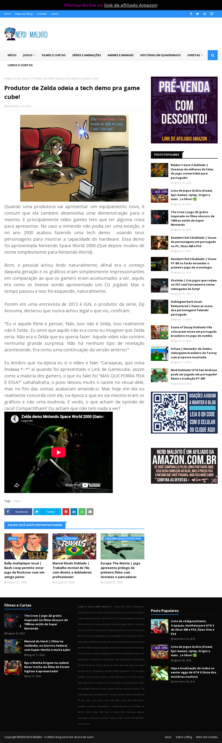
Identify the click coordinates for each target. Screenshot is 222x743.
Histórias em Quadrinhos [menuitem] (160, 55)
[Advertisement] (184, 524)
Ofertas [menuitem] (193, 55)
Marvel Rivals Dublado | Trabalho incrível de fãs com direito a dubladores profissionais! (72, 570)
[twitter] (197, 14)
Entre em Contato (207, 737)
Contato (42, 14)
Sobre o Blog (184, 737)
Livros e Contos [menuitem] (20, 65)
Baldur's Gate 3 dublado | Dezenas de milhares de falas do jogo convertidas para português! (192, 171)
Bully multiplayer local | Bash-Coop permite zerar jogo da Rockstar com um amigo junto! (24, 570)
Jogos (25, 78)
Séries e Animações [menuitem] (86, 55)
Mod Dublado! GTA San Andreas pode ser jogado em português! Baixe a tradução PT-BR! (194, 374)
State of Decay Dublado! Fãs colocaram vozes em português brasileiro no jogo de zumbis (194, 331)
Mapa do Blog (24, 14)
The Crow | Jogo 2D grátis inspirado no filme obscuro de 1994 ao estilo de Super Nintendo (192, 218)
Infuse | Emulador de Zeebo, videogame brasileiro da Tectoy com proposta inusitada (194, 353)
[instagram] (204, 14)
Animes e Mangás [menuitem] (121, 55)
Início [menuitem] (12, 55)
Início (7, 14)
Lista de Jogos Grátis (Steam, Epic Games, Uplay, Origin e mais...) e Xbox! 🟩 (192, 195)
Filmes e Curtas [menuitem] (54, 55)
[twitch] (211, 14)
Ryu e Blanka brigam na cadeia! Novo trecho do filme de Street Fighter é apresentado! (46, 667)
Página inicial (12, 78)
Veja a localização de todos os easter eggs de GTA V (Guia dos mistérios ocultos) (193, 672)
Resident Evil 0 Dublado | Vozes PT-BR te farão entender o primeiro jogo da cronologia (193, 263)
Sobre (55, 14)
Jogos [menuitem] (28, 55)
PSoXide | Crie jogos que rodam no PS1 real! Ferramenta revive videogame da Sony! (194, 284)
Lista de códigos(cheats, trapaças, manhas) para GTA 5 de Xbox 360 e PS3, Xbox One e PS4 (192, 627)
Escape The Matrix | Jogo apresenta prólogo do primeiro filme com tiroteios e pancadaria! (120, 570)
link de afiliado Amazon (130, 5)
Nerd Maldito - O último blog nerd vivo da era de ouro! (59, 737)
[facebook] (191, 14)
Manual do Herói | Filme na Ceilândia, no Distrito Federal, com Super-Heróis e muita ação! (47, 645)
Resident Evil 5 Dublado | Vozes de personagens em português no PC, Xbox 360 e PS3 (193, 242)
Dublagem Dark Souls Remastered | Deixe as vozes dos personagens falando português (192, 308)
